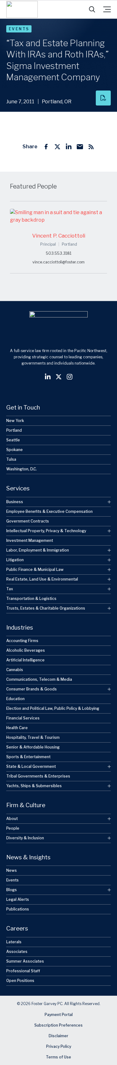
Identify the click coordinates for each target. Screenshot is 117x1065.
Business (14, 501)
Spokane (14, 449)
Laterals (14, 942)
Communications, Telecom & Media (39, 679)
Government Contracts (27, 521)
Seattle (13, 440)
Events (19, 29)
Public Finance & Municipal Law (35, 569)
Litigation (15, 559)
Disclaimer (58, 1035)
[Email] (80, 146)
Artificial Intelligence (25, 660)
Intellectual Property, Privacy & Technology (46, 530)
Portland (14, 430)
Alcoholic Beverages (25, 650)
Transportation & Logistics (31, 598)
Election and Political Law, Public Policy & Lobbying (52, 708)
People (12, 828)
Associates (16, 951)
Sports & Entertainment (28, 756)
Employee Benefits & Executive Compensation (49, 511)
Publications (17, 909)
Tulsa (11, 459)
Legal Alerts (17, 899)
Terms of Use (58, 1057)
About (12, 818)
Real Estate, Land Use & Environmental (42, 579)
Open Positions (20, 980)
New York (15, 420)
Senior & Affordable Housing (33, 747)
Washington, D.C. (21, 469)
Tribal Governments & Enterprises (38, 776)
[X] (57, 146)
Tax (9, 588)
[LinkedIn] (68, 146)
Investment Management (29, 540)
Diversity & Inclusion (25, 838)
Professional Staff (23, 971)
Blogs (11, 889)
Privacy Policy (58, 1046)
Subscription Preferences (58, 1025)
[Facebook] (46, 146)
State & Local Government (31, 766)
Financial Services (23, 718)
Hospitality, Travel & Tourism (33, 737)
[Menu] (107, 9)
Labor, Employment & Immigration (37, 550)
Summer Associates (25, 961)
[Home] (22, 9)
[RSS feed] (91, 146)
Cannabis (14, 669)
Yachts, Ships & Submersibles (34, 785)
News (11, 870)
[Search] (92, 9)
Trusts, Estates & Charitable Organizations (45, 608)
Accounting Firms (22, 640)
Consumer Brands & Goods (31, 689)
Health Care (17, 727)
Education (15, 698)
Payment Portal (59, 1014)
